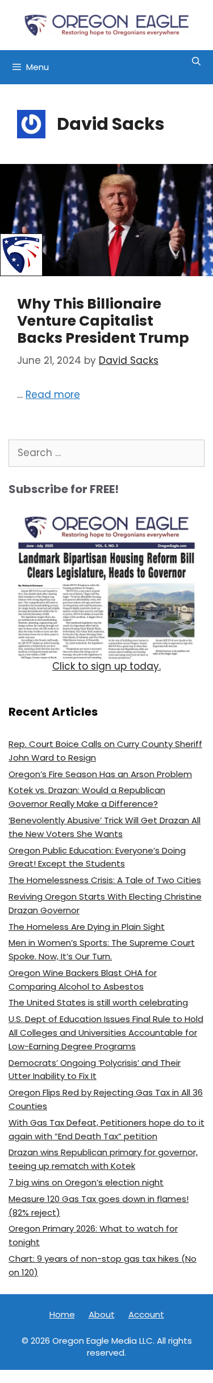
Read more (53, 394)
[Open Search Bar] (196, 61)
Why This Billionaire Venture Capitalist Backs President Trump (103, 321)
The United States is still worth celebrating (98, 1002)
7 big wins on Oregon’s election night (86, 1182)
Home (62, 1314)
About (102, 1314)
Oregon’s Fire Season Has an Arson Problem (100, 774)
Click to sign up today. (106, 666)
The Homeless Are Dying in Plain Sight (87, 927)
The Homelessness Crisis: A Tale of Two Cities (105, 880)
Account (146, 1314)
